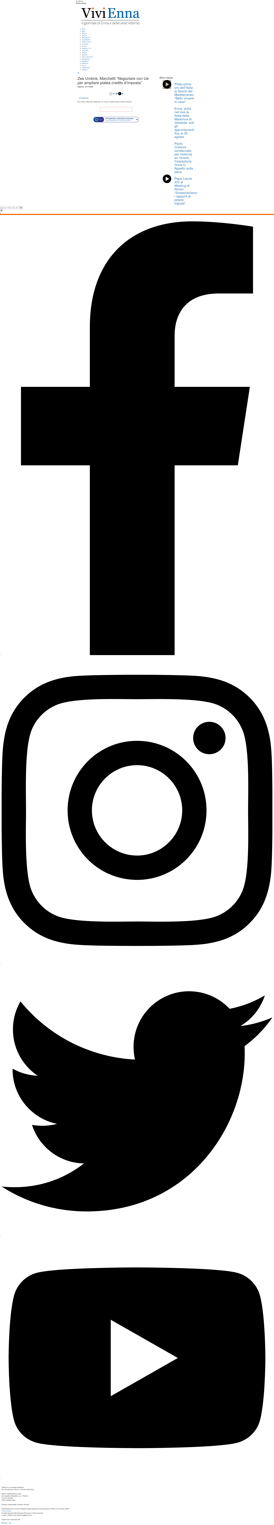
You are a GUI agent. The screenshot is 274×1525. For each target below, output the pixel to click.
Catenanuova (86, 42)
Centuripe (85, 44)
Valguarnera (86, 67)
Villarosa (85, 70)
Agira (83, 31)
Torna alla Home (116, 109)
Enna (83, 29)
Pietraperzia (86, 59)
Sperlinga (85, 63)
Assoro (84, 35)
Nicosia (84, 52)
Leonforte (85, 50)
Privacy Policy (81, 3)
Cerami (84, 46)
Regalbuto (85, 61)
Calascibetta (86, 40)
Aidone (84, 33)
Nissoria (84, 55)
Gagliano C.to (86, 48)
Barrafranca (86, 37)
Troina (84, 65)
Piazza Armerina (87, 57)
